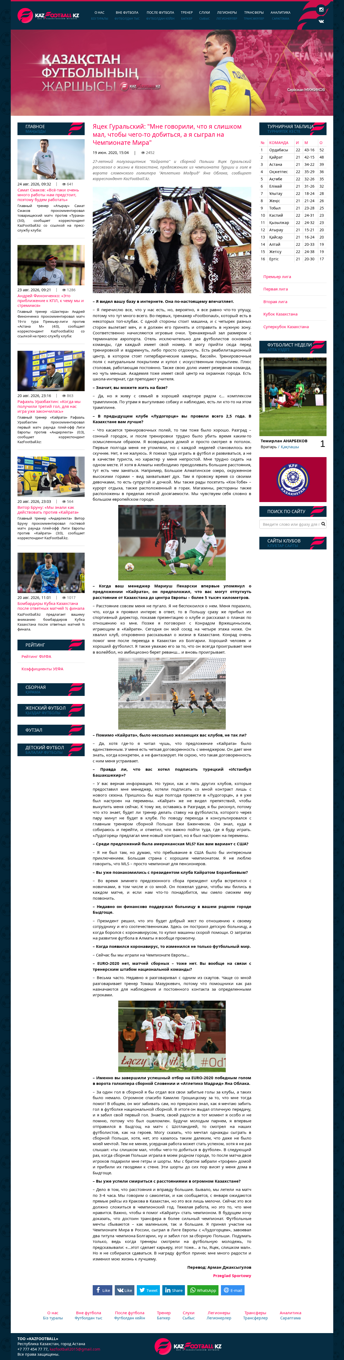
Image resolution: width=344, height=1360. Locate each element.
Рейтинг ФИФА (36, 656)
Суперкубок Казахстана (286, 326)
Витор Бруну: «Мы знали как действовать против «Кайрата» (48, 509)
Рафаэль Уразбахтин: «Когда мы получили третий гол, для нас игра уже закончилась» (49, 406)
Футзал (34, 730)
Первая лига (275, 289)
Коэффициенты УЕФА (42, 668)
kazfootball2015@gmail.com (75, 1349)
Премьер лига (277, 276)
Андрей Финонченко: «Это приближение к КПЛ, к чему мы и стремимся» (50, 300)
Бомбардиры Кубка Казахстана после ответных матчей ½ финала (50, 606)
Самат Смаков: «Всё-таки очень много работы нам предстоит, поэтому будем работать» (48, 194)
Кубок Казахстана (280, 314)
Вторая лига (275, 301)
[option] (172, 73)
